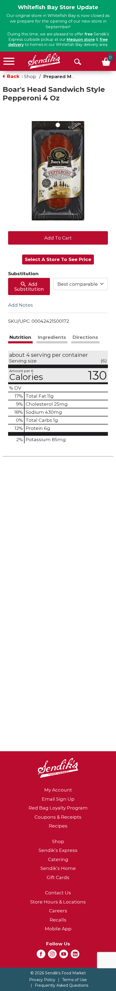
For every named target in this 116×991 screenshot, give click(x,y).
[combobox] (80, 284)
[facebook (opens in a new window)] (41, 955)
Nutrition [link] (20, 337)
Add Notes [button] (20, 304)
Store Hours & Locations (58, 902)
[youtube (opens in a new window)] (63, 955)
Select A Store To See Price (58, 259)
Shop (30, 76)
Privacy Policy (42, 979)
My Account (58, 790)
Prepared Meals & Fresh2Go (76, 76)
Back (12, 76)
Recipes (58, 826)
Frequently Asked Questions (61, 985)
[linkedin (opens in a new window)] (75, 955)
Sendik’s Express (58, 850)
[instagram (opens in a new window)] (52, 955)
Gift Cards (58, 877)
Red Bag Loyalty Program (58, 808)
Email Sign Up (58, 799)
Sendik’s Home (58, 868)
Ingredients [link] (52, 337)
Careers (58, 910)
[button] (58, 237)
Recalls (58, 920)
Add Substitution (29, 286)
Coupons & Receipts (58, 817)
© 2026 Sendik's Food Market (58, 973)
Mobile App (58, 928)
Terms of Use (74, 979)
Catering (58, 859)
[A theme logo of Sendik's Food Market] (44, 61)
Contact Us (58, 892)
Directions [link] (85, 337)
